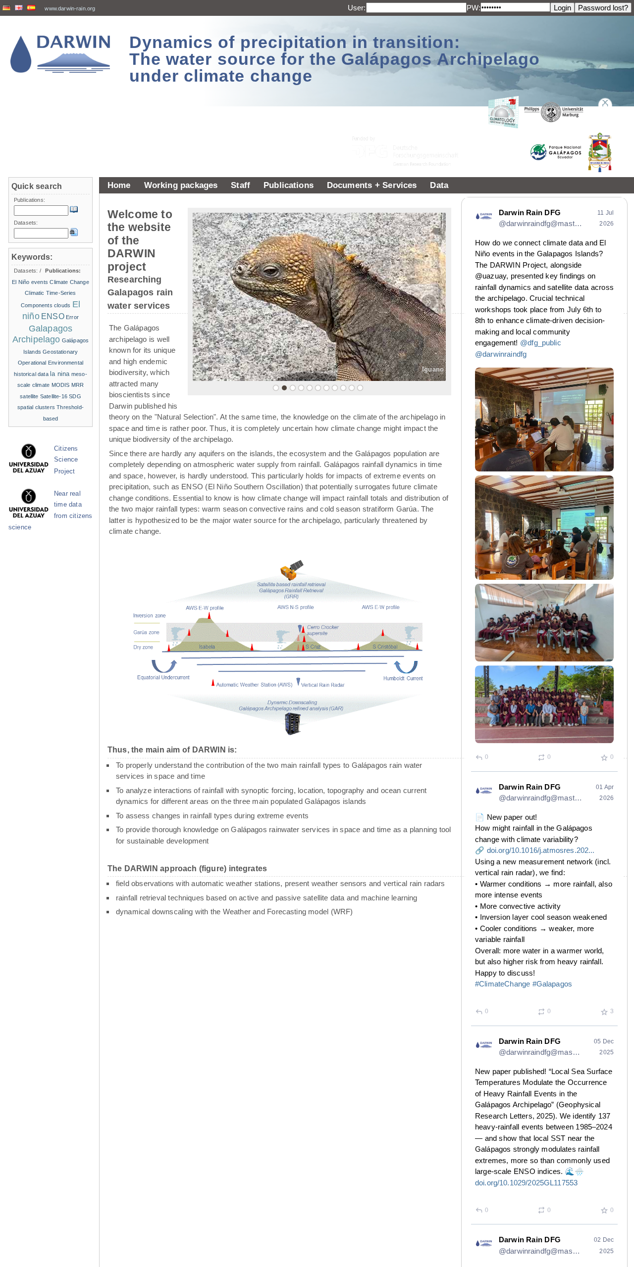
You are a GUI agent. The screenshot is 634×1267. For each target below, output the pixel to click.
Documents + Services (372, 185)
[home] (60, 54)
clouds (62, 305)
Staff (240, 185)
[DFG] (411, 129)
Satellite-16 (53, 396)
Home (119, 185)
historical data (31, 374)
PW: (473, 7)
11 (360, 387)
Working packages (181, 185)
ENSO (52, 316)
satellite (29, 396)
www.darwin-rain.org (70, 8)
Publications (289, 185)
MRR (77, 385)
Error (72, 317)
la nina (59, 373)
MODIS (61, 385)
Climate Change (69, 282)
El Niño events (30, 282)
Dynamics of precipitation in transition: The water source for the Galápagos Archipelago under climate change (334, 59)
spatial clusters (36, 407)
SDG (75, 396)
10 (351, 387)
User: (357, 7)
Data (439, 185)
